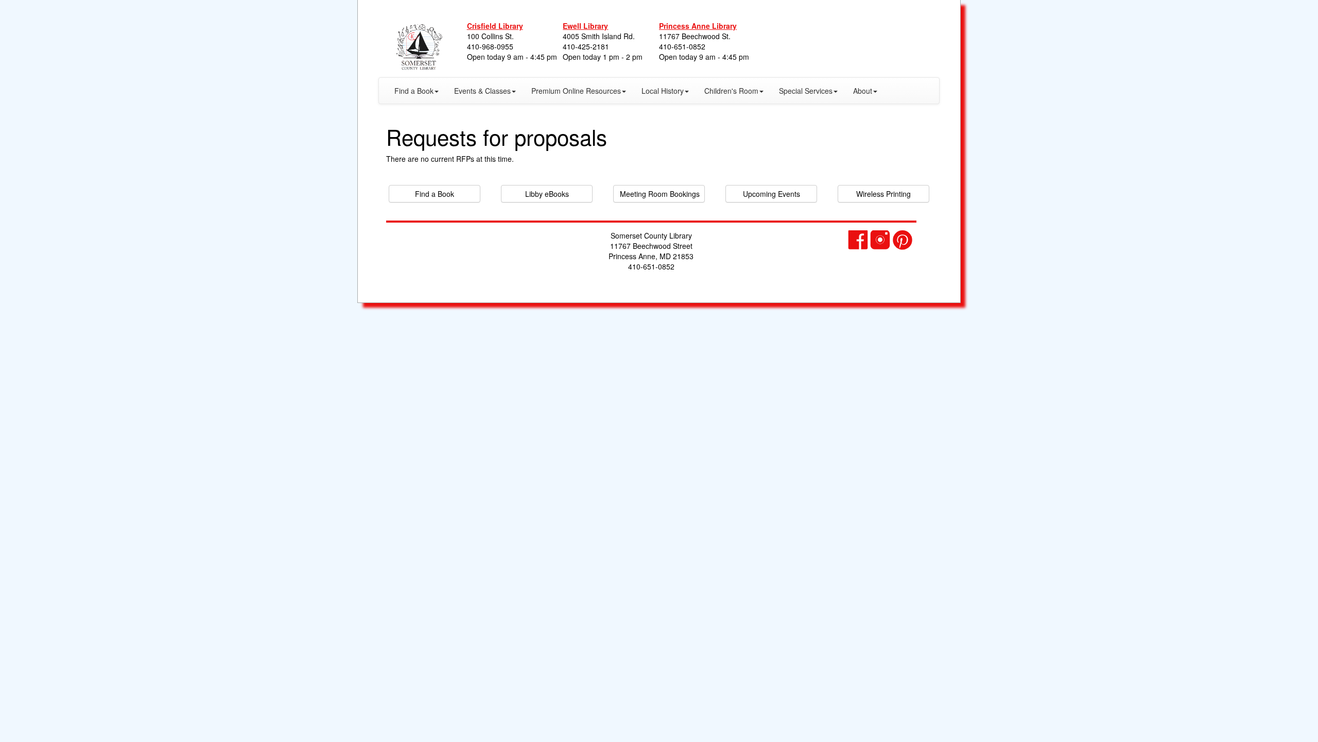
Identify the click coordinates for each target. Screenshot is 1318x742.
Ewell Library (585, 26)
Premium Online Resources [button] (576, 91)
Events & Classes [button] (482, 91)
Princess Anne (698, 26)
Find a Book (434, 194)
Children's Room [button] (731, 91)
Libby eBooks (547, 194)
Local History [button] (662, 91)
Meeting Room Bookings (660, 194)
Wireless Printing (883, 194)
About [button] (862, 91)
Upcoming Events (771, 194)
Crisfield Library (495, 26)
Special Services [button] (806, 91)
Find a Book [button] (413, 91)
